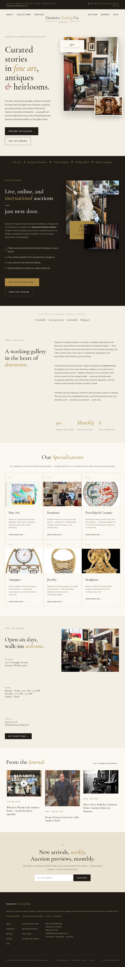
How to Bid (26, 934)
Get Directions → (18, 736)
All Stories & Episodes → (106, 763)
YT (96, 4)
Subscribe (82, 878)
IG (92, 4)
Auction (92, 15)
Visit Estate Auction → (22, 282)
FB (89, 4)
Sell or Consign (18, 141)
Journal (105, 15)
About (9, 15)
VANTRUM (115, 960)
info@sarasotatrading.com (17, 6)
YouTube (69, 936)
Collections (24, 15)
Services (39, 15)
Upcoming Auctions (29, 929)
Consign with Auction (30, 939)
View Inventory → (17, 535)
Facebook (50, 936)
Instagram (60, 936)
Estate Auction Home (30, 924)
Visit (116, 15)
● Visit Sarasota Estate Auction (109, 4)
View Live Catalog (19, 292)
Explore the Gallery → (22, 131)
